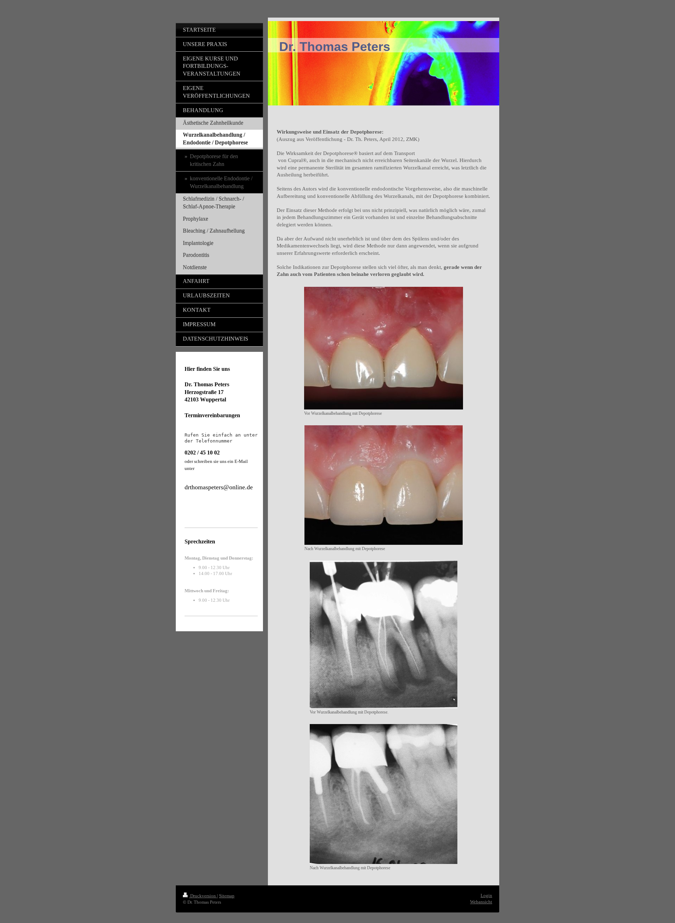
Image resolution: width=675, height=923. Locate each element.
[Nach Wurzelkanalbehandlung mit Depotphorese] (383, 485)
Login (486, 895)
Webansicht (481, 901)
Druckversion (203, 895)
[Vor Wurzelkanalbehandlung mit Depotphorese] (383, 348)
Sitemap (226, 895)
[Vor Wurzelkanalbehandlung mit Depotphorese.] (383, 634)
